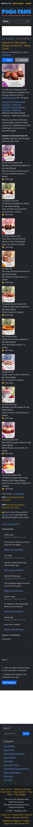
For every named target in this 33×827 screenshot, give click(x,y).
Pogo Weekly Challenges (13, 754)
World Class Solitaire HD (12, 163)
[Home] (3, 39)
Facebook (6, 821)
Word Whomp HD (9, 336)
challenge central (9, 98)
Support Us (8, 823)
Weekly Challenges (22, 789)
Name (5, 660)
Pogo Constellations (12, 772)
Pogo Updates (9, 757)
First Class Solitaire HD (11, 475)
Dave (6, 52)
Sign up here (7, 515)
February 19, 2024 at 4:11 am (15, 537)
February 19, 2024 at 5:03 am (15, 558)
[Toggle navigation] (27, 21)
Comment (7, 639)
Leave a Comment (10, 524)
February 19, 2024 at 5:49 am (15, 578)
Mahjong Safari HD (10, 440)
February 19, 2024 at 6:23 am (15, 599)
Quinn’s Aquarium (9, 404)
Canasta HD (7, 268)
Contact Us (5, 815)
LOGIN (28, 3)
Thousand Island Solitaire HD (14, 304)
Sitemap (15, 817)
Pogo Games (6, 789)
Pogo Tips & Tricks (11, 765)
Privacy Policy (17, 815)
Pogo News (8, 761)
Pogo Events (8, 750)
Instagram (16, 821)
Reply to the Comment (13, 549)
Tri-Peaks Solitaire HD (11, 236)
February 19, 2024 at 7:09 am (15, 620)
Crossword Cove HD (10, 201)
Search (26, 734)
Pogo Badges (10, 38)
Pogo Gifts (7, 780)
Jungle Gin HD (8, 372)
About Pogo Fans (22, 823)
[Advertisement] (16, 30)
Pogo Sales (8, 776)
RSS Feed (24, 817)
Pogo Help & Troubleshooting (16, 769)
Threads (26, 821)
